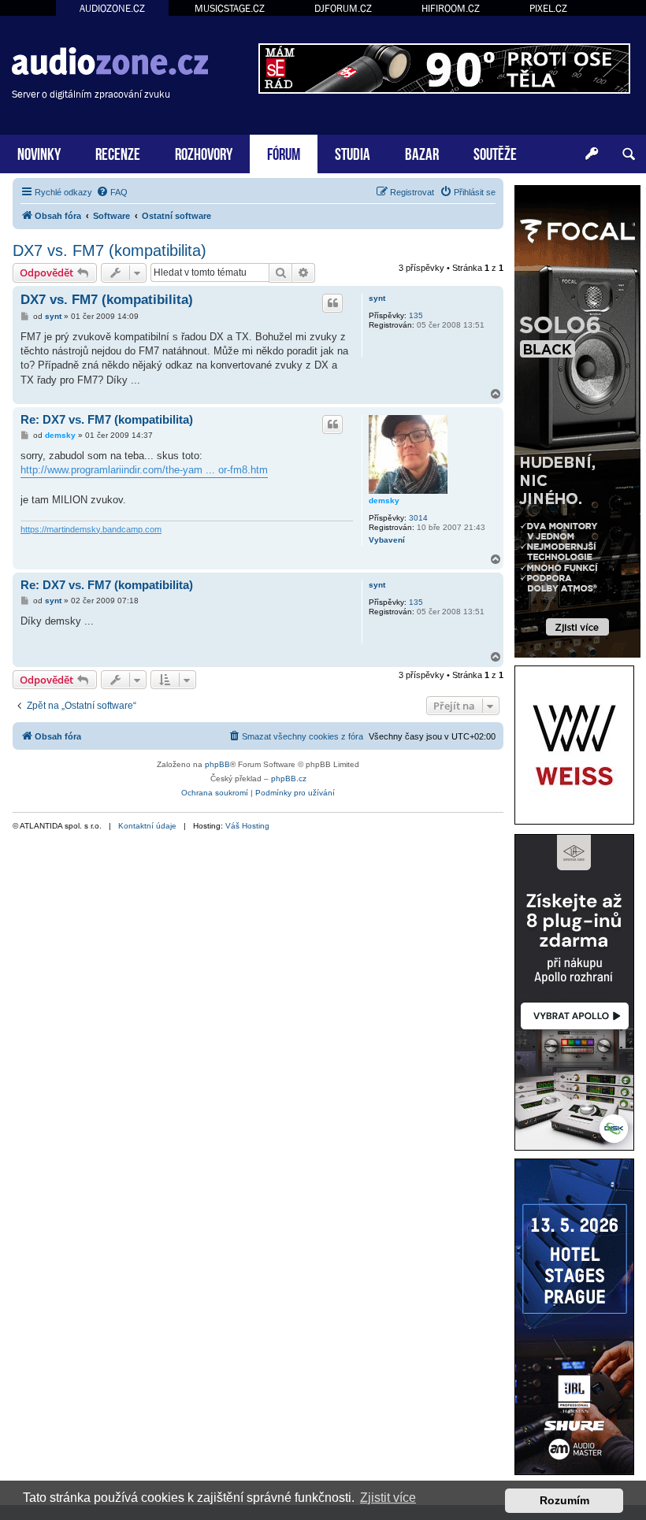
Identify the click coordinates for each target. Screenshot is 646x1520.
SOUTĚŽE (495, 152)
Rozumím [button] (564, 1500)
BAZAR (422, 152)
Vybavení (387, 540)
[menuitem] (112, 192)
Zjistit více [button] (388, 1497)
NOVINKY (39, 152)
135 (416, 315)
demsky (384, 500)
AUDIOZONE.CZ (112, 8)
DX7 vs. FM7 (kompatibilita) (109, 250)
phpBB (217, 764)
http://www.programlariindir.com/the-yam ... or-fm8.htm (144, 470)
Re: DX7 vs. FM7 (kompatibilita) (106, 419)
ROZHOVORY (203, 152)
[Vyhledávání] (628, 154)
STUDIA (352, 152)
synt (377, 298)
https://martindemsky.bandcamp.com (91, 529)
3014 (418, 517)
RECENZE (117, 152)
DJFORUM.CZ (343, 8)
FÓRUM (283, 152)
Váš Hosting (247, 825)
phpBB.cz (288, 778)
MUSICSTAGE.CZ (230, 8)
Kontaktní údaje (147, 825)
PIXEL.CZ (548, 8)
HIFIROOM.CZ (450, 8)
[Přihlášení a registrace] (591, 154)
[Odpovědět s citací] (332, 303)
